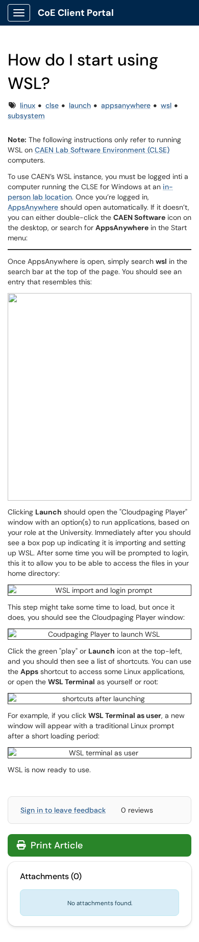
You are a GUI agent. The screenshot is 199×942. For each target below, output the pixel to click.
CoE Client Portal (76, 13)
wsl (166, 105)
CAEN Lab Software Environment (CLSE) (102, 149)
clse (52, 105)
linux (27, 105)
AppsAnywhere (33, 207)
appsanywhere (126, 105)
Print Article (55, 845)
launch (80, 105)
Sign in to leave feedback (63, 810)
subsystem (26, 115)
